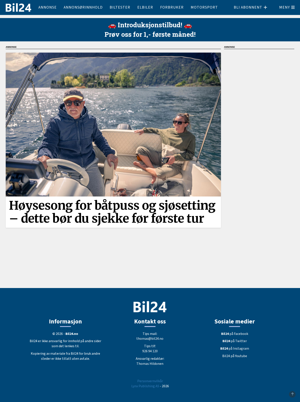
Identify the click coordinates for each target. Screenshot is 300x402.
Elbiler (145, 7)
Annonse (47, 7)
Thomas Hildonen (149, 363)
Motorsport (204, 7)
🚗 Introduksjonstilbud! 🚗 (150, 24)
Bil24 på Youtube (234, 356)
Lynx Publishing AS (145, 386)
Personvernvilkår (150, 381)
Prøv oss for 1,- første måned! (150, 34)
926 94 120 (150, 351)
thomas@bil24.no (149, 338)
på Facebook (234, 333)
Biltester (120, 7)
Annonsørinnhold (83, 7)
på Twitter (234, 341)
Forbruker (172, 7)
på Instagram (234, 348)
